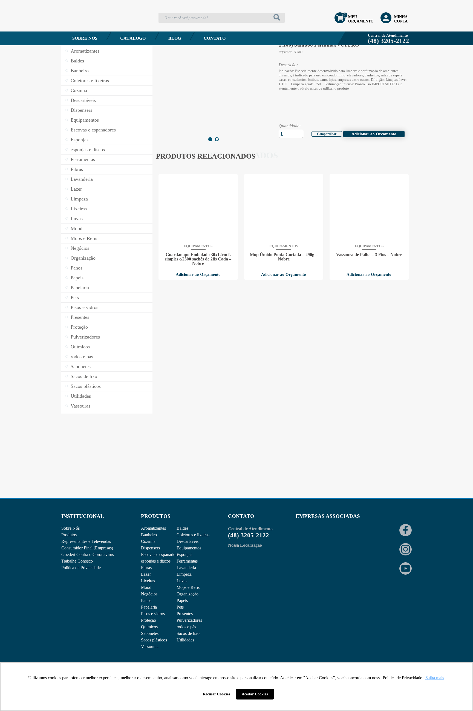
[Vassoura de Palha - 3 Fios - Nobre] (369, 208)
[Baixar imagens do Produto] (168, 128)
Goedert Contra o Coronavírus (87, 554)
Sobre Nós (84, 38)
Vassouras (80, 406)
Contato (215, 38)
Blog (174, 38)
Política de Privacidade (81, 567)
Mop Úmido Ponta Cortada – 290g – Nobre (284, 257)
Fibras (77, 169)
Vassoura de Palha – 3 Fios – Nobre (369, 255)
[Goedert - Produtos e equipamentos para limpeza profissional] (90, 26)
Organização (83, 258)
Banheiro (80, 70)
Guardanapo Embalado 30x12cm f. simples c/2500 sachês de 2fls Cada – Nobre (198, 259)
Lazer (76, 189)
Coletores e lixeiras (90, 80)
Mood (76, 228)
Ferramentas (83, 159)
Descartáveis (83, 100)
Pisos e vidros (84, 307)
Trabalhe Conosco (77, 561)
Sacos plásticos (86, 386)
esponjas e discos (88, 149)
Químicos (80, 346)
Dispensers (81, 110)
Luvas (77, 218)
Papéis (77, 277)
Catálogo (133, 38)
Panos (76, 268)
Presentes (80, 317)
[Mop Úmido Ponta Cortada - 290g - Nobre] (283, 208)
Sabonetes (81, 366)
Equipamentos (85, 120)
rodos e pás (82, 356)
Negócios (80, 248)
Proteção (79, 327)
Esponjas (79, 139)
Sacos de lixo (84, 376)
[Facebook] (323, 133)
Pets (75, 297)
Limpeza (79, 199)
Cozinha (79, 90)
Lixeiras (79, 208)
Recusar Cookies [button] (216, 694)
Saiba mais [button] (434, 677)
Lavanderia (82, 179)
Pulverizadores (85, 337)
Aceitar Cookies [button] (255, 694)
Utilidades (81, 396)
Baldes (77, 61)
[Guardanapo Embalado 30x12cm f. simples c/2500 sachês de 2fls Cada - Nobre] (198, 208)
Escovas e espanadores (93, 130)
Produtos (69, 534)
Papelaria (80, 287)
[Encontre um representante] (106, 461)
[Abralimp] (309, 538)
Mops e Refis (84, 238)
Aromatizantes (85, 51)
